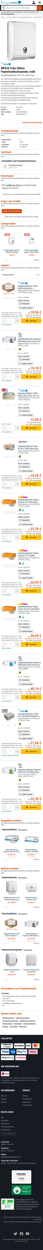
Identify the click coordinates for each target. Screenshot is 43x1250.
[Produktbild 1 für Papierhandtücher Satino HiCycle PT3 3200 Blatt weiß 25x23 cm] (5, 511)
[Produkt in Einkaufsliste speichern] (24, 303)
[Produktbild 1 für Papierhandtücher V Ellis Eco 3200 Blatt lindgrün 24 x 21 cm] (8, 726)
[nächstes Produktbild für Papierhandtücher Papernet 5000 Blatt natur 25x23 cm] (15, 349)
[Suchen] (39, 8)
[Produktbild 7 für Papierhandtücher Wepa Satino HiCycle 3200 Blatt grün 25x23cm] (8, 620)
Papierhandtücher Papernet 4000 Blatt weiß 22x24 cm (29, 663)
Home (3, 17)
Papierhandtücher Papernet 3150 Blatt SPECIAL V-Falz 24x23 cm (31, 853)
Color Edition (13, 1026)
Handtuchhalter (7, 1024)
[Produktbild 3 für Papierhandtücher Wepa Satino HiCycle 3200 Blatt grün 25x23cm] (9, 618)
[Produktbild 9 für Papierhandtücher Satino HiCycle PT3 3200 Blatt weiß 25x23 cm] (11, 513)
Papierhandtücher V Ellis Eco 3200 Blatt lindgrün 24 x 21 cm (29, 716)
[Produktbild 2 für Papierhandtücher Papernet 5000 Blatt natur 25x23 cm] (9, 349)
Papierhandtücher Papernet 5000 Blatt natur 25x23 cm (29, 340)
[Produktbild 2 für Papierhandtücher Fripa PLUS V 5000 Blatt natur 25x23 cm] (8, 456)
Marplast (5, 1026)
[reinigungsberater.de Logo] (11, 2)
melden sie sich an (14, 185)
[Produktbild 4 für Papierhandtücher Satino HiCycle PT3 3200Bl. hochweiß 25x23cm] (11, 565)
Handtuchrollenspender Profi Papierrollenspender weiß (12, 973)
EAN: (2, 114)
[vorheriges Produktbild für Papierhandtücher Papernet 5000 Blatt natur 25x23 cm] (2, 349)
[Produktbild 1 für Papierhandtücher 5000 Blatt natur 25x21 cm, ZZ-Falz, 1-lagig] (7, 405)
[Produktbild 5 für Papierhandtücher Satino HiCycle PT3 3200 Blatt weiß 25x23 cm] (12, 511)
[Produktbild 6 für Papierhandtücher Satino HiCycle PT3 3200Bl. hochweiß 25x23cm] (5, 567)
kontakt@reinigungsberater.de (11, 1157)
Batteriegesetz (6, 1130)
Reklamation (26, 1102)
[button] (34, 3)
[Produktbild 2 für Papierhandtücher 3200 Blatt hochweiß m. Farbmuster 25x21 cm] (7, 298)
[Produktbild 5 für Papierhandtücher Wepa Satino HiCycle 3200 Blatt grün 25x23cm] (12, 618)
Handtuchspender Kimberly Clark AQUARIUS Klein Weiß (31, 899)
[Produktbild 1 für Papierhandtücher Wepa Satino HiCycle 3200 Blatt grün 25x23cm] (5, 618)
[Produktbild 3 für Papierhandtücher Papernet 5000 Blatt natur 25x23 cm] (11, 349)
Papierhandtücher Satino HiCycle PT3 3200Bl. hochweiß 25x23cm (28, 555)
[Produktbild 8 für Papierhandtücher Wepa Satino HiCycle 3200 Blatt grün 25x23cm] (10, 620)
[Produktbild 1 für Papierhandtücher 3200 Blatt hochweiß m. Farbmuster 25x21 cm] (5, 298)
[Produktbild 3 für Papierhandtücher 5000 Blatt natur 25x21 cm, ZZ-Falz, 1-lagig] (11, 405)
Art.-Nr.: (4, 107)
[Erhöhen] (17, 320)
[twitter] (15, 1233)
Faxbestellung (27, 1105)
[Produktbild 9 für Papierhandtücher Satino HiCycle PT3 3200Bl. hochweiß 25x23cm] (11, 567)
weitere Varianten (24, 300)
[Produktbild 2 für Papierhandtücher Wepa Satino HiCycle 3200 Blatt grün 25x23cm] (7, 618)
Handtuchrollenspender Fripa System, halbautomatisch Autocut (31, 972)
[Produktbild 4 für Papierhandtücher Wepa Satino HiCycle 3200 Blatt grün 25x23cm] (11, 618)
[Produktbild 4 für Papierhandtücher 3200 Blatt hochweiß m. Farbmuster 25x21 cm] (11, 298)
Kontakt (3, 1099)
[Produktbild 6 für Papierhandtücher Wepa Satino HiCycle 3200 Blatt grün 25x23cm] (6, 620)
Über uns (4, 1096)
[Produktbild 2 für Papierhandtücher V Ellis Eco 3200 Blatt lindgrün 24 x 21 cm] (10, 726)
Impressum (5, 1120)
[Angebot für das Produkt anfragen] (26, 307)
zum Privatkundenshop (7, 14)
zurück (7, 260)
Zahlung (25, 1096)
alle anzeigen (22, 830)
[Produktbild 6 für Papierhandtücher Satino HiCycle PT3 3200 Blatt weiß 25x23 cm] (5, 513)
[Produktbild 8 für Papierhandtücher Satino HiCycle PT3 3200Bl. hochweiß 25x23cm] (9, 567)
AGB (2, 1117)
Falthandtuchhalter (29, 1024)
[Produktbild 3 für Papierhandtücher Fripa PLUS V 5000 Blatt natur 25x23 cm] (10, 456)
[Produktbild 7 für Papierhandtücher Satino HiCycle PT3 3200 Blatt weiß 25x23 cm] (7, 513)
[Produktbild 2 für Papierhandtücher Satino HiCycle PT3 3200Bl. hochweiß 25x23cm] (7, 565)
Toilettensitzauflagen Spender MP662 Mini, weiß (31, 252)
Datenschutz (5, 1124)
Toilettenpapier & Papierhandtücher (19, 17)
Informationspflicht (7, 1127)
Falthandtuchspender (22, 1018)
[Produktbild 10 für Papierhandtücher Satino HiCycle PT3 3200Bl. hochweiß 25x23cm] (12, 567)
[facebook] (21, 1233)
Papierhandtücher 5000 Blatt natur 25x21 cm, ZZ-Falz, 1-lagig (28, 395)
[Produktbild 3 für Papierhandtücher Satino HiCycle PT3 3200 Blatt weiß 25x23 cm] (9, 511)
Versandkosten (27, 1099)
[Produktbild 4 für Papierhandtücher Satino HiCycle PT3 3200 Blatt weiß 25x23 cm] (11, 511)
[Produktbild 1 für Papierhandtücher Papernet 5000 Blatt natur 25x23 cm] (7, 349)
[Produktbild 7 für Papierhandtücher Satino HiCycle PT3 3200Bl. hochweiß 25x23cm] (7, 567)
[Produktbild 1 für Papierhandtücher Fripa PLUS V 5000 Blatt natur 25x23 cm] (6, 456)
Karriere (3, 1102)
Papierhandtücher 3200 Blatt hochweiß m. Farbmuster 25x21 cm (28, 288)
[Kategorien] (3, 8)
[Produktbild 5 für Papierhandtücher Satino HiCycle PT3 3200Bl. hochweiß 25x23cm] (12, 565)
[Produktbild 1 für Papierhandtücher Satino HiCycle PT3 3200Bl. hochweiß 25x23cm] (5, 565)
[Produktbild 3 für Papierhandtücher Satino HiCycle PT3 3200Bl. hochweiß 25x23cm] (9, 565)
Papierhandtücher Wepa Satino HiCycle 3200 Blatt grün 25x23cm (28, 609)
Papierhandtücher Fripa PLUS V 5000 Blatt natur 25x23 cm (28, 448)
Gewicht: (4, 109)
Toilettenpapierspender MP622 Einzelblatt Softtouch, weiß (12, 252)
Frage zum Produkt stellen (11, 211)
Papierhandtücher (8, 275)
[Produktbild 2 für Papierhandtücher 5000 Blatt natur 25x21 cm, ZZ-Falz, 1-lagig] (9, 405)
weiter (36, 260)
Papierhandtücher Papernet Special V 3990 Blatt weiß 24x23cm (11, 852)
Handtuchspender (8, 1018)
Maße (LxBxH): (6, 112)
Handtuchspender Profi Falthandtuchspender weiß (12, 899)
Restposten (22, 1026)
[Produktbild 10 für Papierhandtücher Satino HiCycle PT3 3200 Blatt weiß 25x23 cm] (12, 513)
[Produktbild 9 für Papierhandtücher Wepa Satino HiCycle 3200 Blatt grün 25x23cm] (11, 620)
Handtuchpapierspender (27, 1021)
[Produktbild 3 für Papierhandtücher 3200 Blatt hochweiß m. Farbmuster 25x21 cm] (9, 298)
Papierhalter (18, 1024)
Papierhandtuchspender (10, 1021)
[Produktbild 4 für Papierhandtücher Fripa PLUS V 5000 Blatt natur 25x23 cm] (11, 456)
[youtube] (27, 1233)
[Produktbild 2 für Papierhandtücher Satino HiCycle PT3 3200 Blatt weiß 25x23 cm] (7, 511)
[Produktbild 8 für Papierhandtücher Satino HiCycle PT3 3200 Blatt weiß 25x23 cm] (9, 513)
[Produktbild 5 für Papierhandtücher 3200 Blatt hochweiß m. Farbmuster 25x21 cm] (12, 298)
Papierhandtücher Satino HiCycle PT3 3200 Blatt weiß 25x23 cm (28, 502)
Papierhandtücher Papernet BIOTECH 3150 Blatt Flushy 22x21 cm (29, 772)
